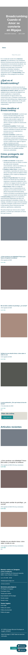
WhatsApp (21, 646)
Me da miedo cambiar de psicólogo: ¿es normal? (14, 305)
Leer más (3, 262)
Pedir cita (21, 650)
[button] (26, 3)
